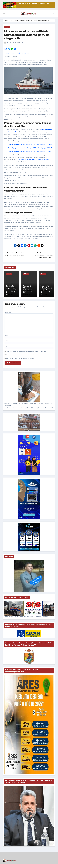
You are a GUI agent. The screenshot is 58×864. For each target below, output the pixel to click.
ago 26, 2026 (43, 294)
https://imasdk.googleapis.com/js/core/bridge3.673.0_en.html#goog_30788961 (28, 148)
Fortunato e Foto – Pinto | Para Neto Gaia (16, 53)
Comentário (8, 312)
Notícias (7, 27)
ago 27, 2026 (9, 294)
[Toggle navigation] (4, 13)
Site (6, 346)
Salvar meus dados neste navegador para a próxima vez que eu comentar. (26, 351)
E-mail (7, 340)
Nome (7, 335)
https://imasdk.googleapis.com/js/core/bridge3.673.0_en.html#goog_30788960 (28, 144)
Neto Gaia (11, 42)
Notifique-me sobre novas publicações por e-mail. (20, 358)
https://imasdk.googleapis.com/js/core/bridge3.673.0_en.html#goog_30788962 (28, 151)
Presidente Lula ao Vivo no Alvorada (46, 288)
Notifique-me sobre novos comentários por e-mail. (20, 355)
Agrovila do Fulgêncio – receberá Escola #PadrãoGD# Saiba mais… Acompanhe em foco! (43, 255)
